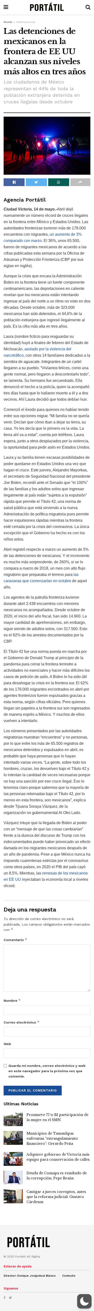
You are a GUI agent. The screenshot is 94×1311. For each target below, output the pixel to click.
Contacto (68, 1275)
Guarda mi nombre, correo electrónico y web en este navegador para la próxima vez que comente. (47, 1071)
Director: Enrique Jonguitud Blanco (30, 1275)
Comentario (15, 939)
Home (8, 22)
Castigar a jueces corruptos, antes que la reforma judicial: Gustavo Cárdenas (56, 1197)
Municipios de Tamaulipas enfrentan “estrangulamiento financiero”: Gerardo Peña (52, 1138)
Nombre (12, 1000)
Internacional (25, 22)
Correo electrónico (22, 1022)
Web (7, 1044)
